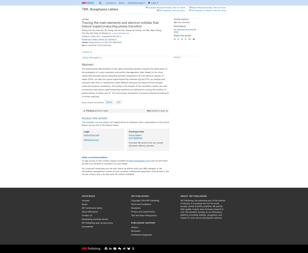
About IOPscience (90, 211)
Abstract (177, 57)
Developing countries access (95, 219)
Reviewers (135, 231)
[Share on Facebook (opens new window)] (182, 39)
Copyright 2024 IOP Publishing (145, 200)
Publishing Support (136, 3)
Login (153, 3)
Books (122, 3)
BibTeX (109, 102)
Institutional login (91, 135)
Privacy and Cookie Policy (143, 211)
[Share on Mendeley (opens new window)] (189, 39)
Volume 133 (102, 39)
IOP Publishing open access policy (97, 223)
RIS (118, 102)
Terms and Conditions (141, 204)
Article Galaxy (135, 135)
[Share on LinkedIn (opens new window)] (179, 39)
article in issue (97, 111)
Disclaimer (136, 208)
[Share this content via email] (175, 39)
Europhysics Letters (89, 39)
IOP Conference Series (92, 208)
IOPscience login (91, 140)
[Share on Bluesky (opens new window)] (194, 39)
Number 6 (112, 39)
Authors (86, 52)
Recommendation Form (140, 161)
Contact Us (87, 215)
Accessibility (87, 226)
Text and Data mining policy (144, 215)
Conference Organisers (141, 235)
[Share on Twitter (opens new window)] (185, 39)
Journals (110, 3)
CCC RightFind (135, 138)
